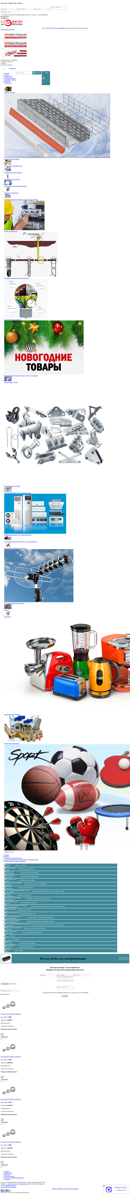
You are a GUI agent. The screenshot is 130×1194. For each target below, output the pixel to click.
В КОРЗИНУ (4, 1037)
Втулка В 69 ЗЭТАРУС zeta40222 (11, 1014)
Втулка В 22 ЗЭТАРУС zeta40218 (11, 1142)
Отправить (4, 18)
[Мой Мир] (7, 1191)
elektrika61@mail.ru (10, 1185)
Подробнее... (6, 16)
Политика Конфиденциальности (14, 1177)
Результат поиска (9, 1176)
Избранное (12, 68)
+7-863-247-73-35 (12, 1184)
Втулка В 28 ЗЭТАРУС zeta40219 (11, 1099)
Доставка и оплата (9, 78)
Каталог (6, 75)
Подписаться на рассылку (8, 1187)
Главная (6, 73)
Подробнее (4, 1032)
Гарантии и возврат (10, 79)
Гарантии (7, 1179)
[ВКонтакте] (2, 1191)
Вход (46, 73)
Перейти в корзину (6, 65)
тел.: (49, 28)
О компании (8, 83)
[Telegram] (9, 1191)
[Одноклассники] (4, 1191)
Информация (8, 76)
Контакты (7, 81)
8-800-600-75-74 (24, 1184)
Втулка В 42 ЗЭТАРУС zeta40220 (11, 1056)
